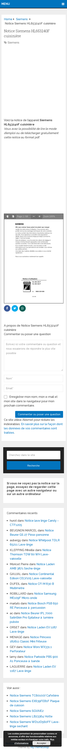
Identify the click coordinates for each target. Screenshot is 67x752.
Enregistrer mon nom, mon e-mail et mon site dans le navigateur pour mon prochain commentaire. (31, 401)
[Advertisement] (33, 83)
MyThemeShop (40, 747)
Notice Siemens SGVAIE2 (27, 711)
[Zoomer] (39, 217)
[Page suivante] (13, 217)
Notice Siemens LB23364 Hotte (31, 716)
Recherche (33, 465)
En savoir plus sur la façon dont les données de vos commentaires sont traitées (33, 428)
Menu (5, 4)
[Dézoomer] (33, 217)
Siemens (13, 42)
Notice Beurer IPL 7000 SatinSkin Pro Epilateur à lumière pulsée (31, 618)
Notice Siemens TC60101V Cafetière (34, 695)
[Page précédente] (7, 217)
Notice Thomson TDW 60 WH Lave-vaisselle (30, 554)
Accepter (41, 743)
